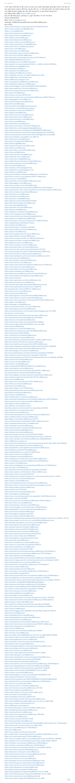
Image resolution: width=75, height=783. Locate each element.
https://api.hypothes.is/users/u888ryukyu (19, 337)
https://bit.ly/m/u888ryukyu (14, 628)
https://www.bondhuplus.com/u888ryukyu (20, 547)
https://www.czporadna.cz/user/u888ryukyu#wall (22, 776)
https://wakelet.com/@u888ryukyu (17, 66)
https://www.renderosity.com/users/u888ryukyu (22, 90)
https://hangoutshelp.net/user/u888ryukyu (20, 569)
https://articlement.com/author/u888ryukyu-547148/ (23, 688)
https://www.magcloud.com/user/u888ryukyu (21, 163)
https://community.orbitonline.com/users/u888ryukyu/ (24, 342)
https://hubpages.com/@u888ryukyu (18, 304)
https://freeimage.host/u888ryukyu (17, 494)
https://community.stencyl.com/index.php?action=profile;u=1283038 (29, 597)
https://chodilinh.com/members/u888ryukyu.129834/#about (26, 743)
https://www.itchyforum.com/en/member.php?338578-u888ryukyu (28, 624)
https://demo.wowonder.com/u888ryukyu (19, 282)
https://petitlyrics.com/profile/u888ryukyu (20, 329)
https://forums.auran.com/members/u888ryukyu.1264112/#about (28, 500)
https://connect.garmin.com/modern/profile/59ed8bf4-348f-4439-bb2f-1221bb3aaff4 (36, 723)
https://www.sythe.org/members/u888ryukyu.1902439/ (24, 714)
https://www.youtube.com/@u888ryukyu (19, 29)
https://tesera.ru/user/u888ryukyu (17, 481)
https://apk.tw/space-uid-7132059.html (19, 388)
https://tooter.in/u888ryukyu (15, 613)
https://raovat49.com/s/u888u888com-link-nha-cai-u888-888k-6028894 (31, 635)
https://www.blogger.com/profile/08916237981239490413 (26, 86)
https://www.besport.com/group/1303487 (20, 227)
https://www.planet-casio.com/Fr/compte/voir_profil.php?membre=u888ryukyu (33, 190)
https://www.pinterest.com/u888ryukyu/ (19, 33)
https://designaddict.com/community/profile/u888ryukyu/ (25, 509)
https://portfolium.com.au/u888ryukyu (18, 503)
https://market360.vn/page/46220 (17, 573)
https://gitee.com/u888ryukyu (15, 302)
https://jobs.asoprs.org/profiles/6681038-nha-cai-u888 (24, 778)
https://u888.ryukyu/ (28, 13)
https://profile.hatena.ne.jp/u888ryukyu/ (19, 101)
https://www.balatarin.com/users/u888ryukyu (21, 269)
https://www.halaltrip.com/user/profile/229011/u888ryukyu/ (26, 344)
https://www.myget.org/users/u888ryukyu (20, 487)
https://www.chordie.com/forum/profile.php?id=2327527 (25, 249)
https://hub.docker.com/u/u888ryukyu (18, 117)
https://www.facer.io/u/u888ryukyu (17, 258)
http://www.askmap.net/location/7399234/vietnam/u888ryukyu (27, 251)
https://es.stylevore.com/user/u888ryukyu (20, 478)
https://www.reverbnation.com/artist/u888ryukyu (22, 126)
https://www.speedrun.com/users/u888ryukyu (21, 88)
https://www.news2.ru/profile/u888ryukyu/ (20, 492)
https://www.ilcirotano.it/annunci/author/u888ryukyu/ (24, 401)
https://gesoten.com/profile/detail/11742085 (20, 201)
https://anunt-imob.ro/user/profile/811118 (19, 474)
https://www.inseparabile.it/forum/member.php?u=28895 (25, 653)
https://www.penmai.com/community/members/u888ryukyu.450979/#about (32, 664)
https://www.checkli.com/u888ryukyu (18, 262)
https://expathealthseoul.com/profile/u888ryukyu (22, 452)
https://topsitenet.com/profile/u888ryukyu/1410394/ (23, 317)
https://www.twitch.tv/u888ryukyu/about (19, 46)
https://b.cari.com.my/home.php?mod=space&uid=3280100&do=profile (30, 496)
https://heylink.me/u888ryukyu (16, 209)
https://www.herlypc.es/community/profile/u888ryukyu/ (25, 763)
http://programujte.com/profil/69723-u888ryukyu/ (23, 289)
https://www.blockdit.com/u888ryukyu (18, 154)
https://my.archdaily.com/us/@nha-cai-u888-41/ (22, 137)
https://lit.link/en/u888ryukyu (15, 165)
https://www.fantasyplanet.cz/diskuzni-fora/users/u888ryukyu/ (27, 414)
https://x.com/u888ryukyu (14, 31)
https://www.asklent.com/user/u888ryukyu (20, 556)
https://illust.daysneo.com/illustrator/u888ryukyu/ (22, 525)
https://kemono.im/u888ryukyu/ (16, 716)
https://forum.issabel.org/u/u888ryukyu (19, 690)
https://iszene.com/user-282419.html (18, 95)
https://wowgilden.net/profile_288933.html (20, 697)
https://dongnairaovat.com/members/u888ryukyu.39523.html (27, 622)
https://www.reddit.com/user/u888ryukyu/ (20, 42)
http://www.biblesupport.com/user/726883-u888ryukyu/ (25, 708)
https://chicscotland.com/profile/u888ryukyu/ (21, 192)
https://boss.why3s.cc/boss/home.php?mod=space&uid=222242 (28, 485)
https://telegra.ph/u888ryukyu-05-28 (18, 73)
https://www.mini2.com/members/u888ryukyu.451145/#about (27, 564)
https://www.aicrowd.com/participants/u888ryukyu (23, 254)
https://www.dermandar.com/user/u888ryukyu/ (21, 247)
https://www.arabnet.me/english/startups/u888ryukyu (24, 276)
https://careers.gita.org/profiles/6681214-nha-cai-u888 (24, 324)
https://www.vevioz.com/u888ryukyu (18, 291)
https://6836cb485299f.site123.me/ (17, 60)
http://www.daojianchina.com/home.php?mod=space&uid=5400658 (29, 353)
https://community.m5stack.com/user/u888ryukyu (23, 306)
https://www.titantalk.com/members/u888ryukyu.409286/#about (28, 439)
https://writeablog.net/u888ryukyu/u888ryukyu (22, 82)
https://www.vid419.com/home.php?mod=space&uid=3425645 (27, 668)
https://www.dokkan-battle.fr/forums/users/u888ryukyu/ (25, 699)
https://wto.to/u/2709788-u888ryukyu (18, 55)
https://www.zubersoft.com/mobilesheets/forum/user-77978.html (28, 437)
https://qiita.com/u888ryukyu (15, 148)
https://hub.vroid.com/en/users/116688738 (20, 536)
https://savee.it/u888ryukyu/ (15, 608)
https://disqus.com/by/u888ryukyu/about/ (20, 108)
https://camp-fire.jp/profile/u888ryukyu (19, 141)
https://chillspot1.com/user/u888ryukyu (19, 456)
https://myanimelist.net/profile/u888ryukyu (20, 203)
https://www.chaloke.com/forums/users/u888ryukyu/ (24, 692)
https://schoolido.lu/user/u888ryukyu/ (18, 694)
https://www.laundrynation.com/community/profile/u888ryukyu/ (28, 657)
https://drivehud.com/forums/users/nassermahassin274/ (25, 641)
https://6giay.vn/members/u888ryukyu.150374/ (21, 419)
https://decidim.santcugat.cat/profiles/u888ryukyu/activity (26, 284)
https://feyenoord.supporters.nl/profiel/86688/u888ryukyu (26, 331)
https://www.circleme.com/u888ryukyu (19, 454)
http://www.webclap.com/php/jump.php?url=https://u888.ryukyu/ (28, 340)
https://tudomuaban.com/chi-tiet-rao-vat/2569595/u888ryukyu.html (29, 520)
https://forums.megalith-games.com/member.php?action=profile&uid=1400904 (33, 738)
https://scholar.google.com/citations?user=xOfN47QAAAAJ (26, 507)
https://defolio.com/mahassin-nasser (18, 406)
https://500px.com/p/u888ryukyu (17, 38)
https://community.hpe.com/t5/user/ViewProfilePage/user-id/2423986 (30, 135)
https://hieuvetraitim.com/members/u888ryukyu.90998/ (25, 637)
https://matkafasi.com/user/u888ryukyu (19, 425)
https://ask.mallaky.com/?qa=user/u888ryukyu (21, 648)
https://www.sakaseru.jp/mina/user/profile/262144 (23, 533)
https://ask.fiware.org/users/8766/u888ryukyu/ (22, 749)
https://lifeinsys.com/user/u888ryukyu (18, 384)
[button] (68, 779)
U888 (7, 7)
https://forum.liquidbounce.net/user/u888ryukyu (22, 542)
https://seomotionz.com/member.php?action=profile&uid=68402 (28, 747)
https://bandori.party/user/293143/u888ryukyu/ (22, 529)
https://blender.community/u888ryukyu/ (19, 432)
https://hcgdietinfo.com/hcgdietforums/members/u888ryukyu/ (27, 448)
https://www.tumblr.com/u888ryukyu (18, 35)
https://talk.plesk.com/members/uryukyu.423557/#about (25, 57)
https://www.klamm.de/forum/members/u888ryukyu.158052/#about (29, 600)
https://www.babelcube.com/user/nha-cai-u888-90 (23, 287)
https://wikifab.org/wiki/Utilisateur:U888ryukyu (22, 527)
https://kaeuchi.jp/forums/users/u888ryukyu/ (21, 229)
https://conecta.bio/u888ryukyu (16, 293)
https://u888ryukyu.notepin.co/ (16, 441)
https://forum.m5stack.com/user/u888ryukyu (21, 245)
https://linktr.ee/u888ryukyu (15, 104)
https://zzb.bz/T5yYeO (13, 278)
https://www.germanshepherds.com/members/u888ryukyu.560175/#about (31, 399)
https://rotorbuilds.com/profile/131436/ (19, 549)
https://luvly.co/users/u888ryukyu (17, 567)
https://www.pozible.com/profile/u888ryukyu (21, 185)
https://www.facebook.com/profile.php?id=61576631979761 (26, 27)
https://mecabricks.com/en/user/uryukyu (19, 410)
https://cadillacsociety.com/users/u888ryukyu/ (21, 417)
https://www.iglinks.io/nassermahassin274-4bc (21, 538)
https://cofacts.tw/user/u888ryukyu (17, 362)
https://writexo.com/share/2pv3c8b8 (18, 683)
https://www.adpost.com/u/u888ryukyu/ (19, 368)
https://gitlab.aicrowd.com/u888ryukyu (19, 243)
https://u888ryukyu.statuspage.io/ (17, 705)
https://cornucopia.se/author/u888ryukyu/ (20, 511)
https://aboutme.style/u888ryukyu (17, 540)
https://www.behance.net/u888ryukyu (18, 40)
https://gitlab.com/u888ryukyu (16, 113)
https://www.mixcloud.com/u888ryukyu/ (19, 115)
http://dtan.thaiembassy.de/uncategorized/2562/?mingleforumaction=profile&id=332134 (37, 518)
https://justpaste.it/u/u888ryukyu (16, 71)
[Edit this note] (70, 3)
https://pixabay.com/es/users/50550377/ (19, 110)
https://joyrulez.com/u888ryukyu (16, 467)
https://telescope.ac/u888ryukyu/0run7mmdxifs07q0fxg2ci (26, 273)
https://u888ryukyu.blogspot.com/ (17, 79)
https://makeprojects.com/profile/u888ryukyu (21, 397)
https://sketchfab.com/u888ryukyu (17, 124)
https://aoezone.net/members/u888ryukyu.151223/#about (25, 584)
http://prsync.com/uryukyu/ (14, 313)
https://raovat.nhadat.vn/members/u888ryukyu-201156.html (26, 174)
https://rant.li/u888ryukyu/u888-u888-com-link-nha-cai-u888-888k (29, 701)
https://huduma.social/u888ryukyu (17, 412)
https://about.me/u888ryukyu (15, 121)
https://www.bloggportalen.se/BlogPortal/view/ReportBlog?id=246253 (30, 611)
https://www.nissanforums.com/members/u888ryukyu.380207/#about (30, 97)
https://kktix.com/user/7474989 (16, 498)
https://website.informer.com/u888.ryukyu (20, 146)
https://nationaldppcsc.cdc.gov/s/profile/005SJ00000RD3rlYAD (28, 675)
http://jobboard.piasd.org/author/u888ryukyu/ (21, 769)
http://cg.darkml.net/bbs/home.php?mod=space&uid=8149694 (27, 604)
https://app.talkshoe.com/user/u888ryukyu (20, 236)
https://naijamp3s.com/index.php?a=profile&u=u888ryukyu (26, 459)
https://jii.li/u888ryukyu (13, 730)
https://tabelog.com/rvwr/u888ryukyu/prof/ (20, 62)
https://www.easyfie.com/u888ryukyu (18, 619)
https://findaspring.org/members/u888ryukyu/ (21, 710)
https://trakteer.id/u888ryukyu (15, 225)
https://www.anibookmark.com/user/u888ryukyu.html (24, 390)
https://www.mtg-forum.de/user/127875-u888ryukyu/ (24, 381)
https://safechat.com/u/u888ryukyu (17, 157)
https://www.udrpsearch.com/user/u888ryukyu (21, 767)
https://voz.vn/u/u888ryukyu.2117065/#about (21, 727)
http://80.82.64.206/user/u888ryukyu (18, 392)
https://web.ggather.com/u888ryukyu (18, 99)
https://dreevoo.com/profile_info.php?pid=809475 (23, 545)
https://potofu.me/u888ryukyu (15, 232)
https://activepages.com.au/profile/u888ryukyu (22, 351)
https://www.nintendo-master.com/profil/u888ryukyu (24, 298)
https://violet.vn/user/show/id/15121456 (19, 719)
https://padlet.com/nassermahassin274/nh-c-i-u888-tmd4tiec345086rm (31, 64)
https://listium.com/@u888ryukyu (17, 364)
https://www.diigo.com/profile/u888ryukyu (20, 150)
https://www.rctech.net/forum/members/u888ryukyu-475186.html (28, 265)
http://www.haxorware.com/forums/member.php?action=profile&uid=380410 (32, 580)
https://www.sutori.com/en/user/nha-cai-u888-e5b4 (23, 725)
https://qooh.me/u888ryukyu (15, 93)
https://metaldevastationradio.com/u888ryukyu (22, 423)
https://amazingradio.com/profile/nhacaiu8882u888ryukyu (26, 295)
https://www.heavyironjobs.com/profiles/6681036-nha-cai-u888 (28, 774)
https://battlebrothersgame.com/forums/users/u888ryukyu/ (26, 522)
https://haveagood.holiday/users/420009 (19, 756)
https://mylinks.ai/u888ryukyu (15, 395)
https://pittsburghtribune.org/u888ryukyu (19, 593)
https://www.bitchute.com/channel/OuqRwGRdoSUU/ (24, 216)
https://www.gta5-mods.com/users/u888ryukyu (22, 53)
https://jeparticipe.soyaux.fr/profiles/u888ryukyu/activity (25, 348)
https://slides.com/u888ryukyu (16, 172)
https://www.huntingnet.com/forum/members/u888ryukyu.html (27, 256)
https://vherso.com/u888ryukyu (16, 463)
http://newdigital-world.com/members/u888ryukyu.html (25, 761)
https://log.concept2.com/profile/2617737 (20, 703)
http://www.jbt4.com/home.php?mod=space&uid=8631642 (26, 470)
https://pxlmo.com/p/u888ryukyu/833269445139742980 (25, 586)
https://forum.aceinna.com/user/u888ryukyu (20, 758)
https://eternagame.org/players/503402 (19, 514)
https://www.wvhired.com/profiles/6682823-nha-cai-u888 (26, 670)
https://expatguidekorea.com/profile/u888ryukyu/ (23, 617)
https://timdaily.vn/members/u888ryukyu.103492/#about (25, 745)
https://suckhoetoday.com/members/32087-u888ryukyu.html (27, 421)
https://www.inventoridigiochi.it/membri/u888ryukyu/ (24, 445)
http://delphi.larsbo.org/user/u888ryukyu (19, 644)
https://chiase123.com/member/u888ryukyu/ (21, 335)
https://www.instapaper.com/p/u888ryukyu (20, 214)
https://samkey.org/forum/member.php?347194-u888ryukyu (26, 377)
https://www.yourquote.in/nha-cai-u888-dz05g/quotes (24, 238)
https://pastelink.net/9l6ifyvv (15, 68)
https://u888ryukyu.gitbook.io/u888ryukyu (20, 84)
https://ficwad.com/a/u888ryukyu (17, 633)
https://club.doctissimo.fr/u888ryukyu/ (18, 712)
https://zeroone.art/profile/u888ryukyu (19, 359)
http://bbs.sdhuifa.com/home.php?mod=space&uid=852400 (26, 408)
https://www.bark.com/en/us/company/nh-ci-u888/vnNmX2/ (26, 221)
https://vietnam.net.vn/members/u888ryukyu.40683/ (23, 630)
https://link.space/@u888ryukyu (16, 205)
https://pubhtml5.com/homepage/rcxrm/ (19, 170)
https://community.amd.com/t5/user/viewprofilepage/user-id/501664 (29, 132)
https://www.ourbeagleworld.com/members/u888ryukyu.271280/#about (30, 465)
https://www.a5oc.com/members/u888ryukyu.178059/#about (27, 571)
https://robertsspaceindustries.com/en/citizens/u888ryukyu (26, 483)
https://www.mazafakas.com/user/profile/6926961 (23, 659)
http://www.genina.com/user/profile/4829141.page (23, 373)
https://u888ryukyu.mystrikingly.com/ (18, 77)
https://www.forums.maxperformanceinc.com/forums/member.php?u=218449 (32, 476)
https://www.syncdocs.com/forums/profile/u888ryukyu (24, 765)
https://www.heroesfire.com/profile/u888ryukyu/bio (23, 428)
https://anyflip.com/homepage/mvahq (18, 168)
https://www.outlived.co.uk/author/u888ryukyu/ (22, 686)
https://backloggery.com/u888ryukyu (18, 183)
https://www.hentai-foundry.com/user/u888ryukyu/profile (25, 754)
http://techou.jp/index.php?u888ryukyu (19, 721)
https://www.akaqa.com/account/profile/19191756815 (24, 434)
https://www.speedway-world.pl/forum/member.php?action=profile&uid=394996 (34, 357)
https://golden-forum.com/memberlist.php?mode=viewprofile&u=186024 (31, 741)
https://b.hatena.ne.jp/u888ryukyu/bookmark (21, 106)
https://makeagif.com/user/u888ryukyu (19, 595)
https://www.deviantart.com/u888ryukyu (19, 119)
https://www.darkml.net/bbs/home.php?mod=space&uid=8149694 (28, 606)
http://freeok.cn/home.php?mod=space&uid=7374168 (24, 589)
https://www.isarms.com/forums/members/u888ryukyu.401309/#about (30, 551)
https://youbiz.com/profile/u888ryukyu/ (19, 672)
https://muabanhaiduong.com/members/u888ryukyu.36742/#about (29, 187)
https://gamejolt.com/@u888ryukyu (17, 198)
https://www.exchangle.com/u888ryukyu (19, 271)
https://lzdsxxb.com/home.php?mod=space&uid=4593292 (26, 355)
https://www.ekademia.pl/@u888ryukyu (19, 430)
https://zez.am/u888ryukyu (14, 379)
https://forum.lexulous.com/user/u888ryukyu (21, 591)
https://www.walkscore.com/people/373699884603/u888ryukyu (28, 130)
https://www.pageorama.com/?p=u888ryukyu (21, 639)
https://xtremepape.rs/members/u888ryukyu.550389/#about (26, 461)
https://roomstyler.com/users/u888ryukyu (20, 267)
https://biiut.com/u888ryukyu (15, 386)
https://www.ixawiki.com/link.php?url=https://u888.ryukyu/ (26, 472)
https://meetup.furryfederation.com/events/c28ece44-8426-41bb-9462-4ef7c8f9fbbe (36, 443)
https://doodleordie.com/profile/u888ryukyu (21, 260)
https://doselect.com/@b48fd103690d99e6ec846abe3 (24, 582)
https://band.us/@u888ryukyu (15, 143)
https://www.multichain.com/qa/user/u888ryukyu (22, 240)
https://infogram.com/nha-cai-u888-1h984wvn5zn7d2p (24, 75)
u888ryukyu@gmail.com (17, 20)
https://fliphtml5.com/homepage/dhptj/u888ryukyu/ (23, 128)
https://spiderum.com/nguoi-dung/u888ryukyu (21, 212)
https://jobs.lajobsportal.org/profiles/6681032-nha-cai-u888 (26, 772)
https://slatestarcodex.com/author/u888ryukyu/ (22, 531)
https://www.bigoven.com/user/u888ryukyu (20, 309)
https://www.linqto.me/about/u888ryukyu (19, 516)
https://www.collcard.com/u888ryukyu (18, 650)
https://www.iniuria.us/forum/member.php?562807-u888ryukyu (27, 370)
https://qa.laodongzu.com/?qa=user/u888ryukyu (22, 505)
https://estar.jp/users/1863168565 (17, 333)
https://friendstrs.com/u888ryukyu (17, 194)
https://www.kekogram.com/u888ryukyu (19, 655)
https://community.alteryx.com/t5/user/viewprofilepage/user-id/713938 (30, 311)
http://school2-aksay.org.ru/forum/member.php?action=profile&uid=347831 (32, 560)
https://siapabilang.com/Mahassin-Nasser (19, 223)
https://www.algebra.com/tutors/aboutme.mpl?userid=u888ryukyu (28, 375)
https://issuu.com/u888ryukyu (15, 49)
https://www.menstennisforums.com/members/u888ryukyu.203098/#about (32, 575)
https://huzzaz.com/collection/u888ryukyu (20, 320)
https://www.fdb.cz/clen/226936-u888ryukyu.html (23, 181)
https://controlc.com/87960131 (16, 179)
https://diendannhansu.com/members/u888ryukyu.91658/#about (28, 681)
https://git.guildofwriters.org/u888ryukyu (19, 615)
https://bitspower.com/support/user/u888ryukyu (22, 752)
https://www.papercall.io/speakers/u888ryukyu (21, 661)
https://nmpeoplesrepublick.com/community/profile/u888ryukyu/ (28, 646)
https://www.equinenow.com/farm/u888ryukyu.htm (23, 280)
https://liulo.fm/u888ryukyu (14, 326)
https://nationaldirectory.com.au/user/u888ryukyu (22, 562)
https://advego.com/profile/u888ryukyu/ (19, 602)
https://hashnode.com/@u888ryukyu (18, 159)
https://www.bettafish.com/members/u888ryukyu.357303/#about (28, 553)
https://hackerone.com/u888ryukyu (17, 139)
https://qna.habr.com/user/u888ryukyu (18, 207)
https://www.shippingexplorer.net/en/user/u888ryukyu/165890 (27, 666)
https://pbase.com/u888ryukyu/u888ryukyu (20, 218)
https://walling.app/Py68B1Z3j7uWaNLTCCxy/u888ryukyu (25, 366)
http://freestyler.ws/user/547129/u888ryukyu (21, 450)
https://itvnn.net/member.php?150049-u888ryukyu (23, 736)
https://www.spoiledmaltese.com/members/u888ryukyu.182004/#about (30, 558)
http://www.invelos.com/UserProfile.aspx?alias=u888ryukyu (26, 315)
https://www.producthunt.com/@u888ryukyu (21, 44)
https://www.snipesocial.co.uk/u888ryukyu (20, 626)
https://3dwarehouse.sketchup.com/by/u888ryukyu (23, 161)
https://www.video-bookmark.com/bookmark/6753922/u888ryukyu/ (29, 300)
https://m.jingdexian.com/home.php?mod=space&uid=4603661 (27, 578)
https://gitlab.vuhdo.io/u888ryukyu (17, 403)
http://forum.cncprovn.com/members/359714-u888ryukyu (25, 176)
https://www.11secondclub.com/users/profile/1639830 (24, 322)
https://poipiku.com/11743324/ (16, 489)
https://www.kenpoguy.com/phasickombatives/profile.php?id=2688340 (30, 346)
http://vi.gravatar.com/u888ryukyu (17, 51)
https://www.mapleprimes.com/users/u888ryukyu (22, 234)
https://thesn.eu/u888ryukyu (15, 152)
